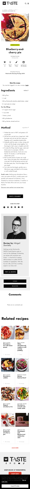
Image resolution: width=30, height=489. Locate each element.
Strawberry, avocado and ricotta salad (21, 406)
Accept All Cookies (15, 486)
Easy (15, 9)
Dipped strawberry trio (8, 406)
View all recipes (10, 272)
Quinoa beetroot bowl (21, 377)
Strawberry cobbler (6, 377)
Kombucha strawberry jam (6, 432)
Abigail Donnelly (15, 56)
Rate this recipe (15, 83)
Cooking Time (23, 64)
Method (26, 90)
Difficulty (10, 64)
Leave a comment (15, 196)
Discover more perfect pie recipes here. (12, 187)
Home (5, 9)
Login (27, 85)
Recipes (10, 9)
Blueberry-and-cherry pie (8, 11)
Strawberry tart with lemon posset (7, 345)
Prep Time (16, 64)
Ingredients (25, 127)
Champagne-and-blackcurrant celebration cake (21, 434)
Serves (5, 64)
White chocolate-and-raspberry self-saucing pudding (22, 347)
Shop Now (15, 474)
